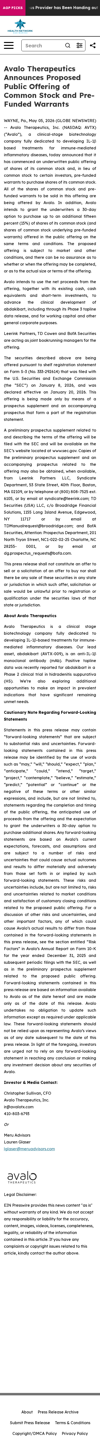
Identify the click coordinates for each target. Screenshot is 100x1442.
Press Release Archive (58, 1412)
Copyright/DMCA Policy (34, 1433)
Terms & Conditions (72, 1422)
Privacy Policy (75, 1433)
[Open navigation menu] (9, 45)
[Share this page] (92, 45)
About (27, 1412)
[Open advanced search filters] (79, 45)
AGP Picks (13, 8)
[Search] (68, 45)
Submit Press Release (30, 1422)
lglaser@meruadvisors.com (29, 1148)
